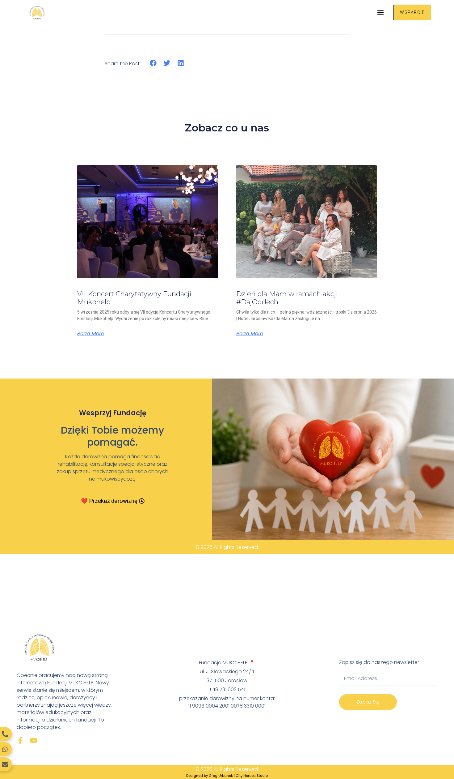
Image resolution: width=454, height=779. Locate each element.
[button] (380, 12)
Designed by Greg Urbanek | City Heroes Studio (227, 775)
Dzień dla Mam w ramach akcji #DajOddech (287, 298)
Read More (90, 333)
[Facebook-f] (20, 740)
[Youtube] (33, 740)
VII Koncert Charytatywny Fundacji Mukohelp (134, 298)
